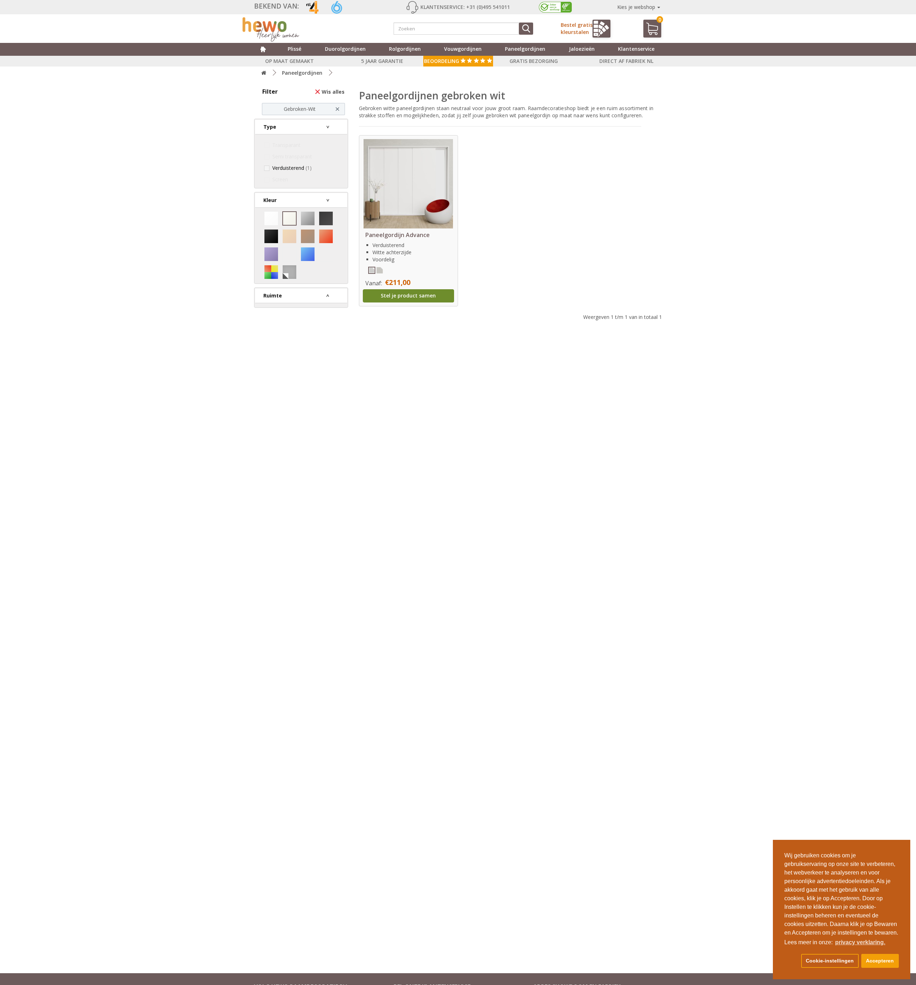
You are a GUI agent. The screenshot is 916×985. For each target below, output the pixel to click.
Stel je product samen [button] (408, 295)
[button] (791, 961)
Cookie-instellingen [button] (830, 961)
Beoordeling (442, 61)
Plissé (294, 48)
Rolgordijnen (405, 48)
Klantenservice (636, 48)
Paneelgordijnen (525, 48)
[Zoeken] (526, 29)
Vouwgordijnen (463, 48)
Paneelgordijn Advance (397, 235)
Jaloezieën (582, 48)
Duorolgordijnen (345, 48)
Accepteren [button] (880, 961)
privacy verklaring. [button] (860, 942)
